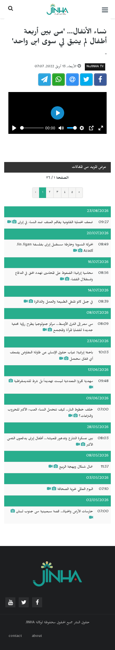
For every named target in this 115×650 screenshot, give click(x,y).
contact (15, 636)
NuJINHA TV (95, 67)
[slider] (32, 128)
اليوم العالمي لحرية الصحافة (75, 489)
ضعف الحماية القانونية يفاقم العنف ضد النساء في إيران (55, 223)
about (37, 636)
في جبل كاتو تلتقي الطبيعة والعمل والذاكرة (63, 302)
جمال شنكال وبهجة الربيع (76, 467)
